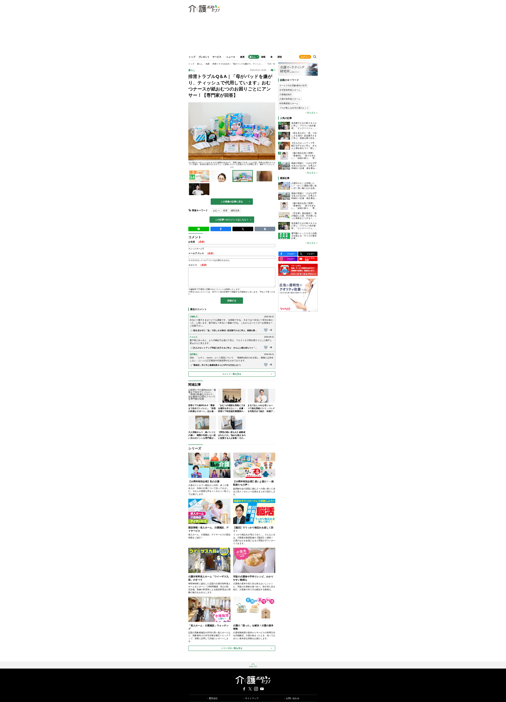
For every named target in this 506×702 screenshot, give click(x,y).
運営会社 (213, 698)
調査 (280, 57)
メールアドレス (201, 253)
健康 (242, 57)
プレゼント (204, 57)
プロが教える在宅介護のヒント (294, 108)
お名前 (197, 242)
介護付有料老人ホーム (289, 99)
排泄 (225, 210)
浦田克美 (235, 210)
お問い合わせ (292, 698)
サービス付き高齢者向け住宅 (293, 85)
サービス (216, 57)
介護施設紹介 (285, 94)
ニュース (230, 57)
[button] (271, 131)
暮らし (252, 57)
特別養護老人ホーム (288, 103)
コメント (198, 265)
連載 (263, 57)
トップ (192, 57)
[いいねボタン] (266, 330)
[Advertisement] (253, 33)
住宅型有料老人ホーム (289, 90)
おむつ (216, 210)
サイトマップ (252, 698)
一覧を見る (310, 113)
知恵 (208, 64)
